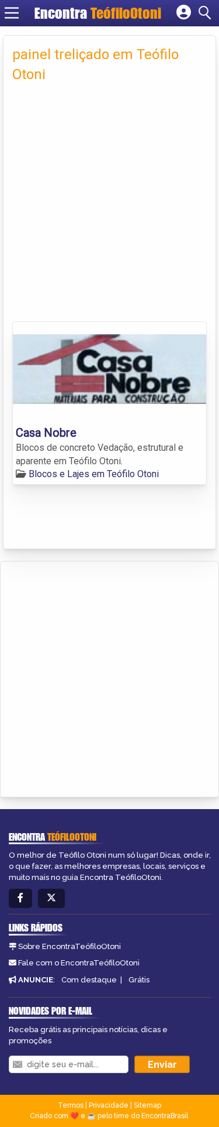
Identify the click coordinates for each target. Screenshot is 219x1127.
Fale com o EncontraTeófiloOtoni (79, 962)
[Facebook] (20, 898)
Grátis (139, 979)
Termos (71, 1105)
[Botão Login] (183, 12)
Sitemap (147, 1105)
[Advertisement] (109, 206)
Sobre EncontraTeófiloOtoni (69, 946)
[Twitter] (51, 898)
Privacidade (108, 1105)
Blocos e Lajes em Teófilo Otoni (94, 473)
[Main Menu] (11, 13)
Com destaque (89, 979)
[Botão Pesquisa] (206, 13)
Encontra (97, 13)
